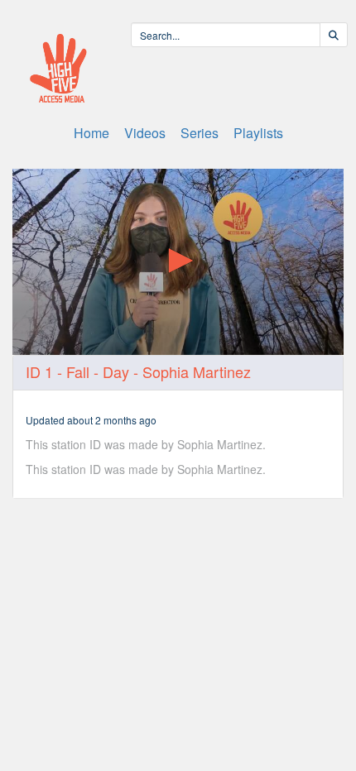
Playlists (258, 132)
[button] (178, 260)
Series (199, 132)
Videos (145, 132)
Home (91, 132)
